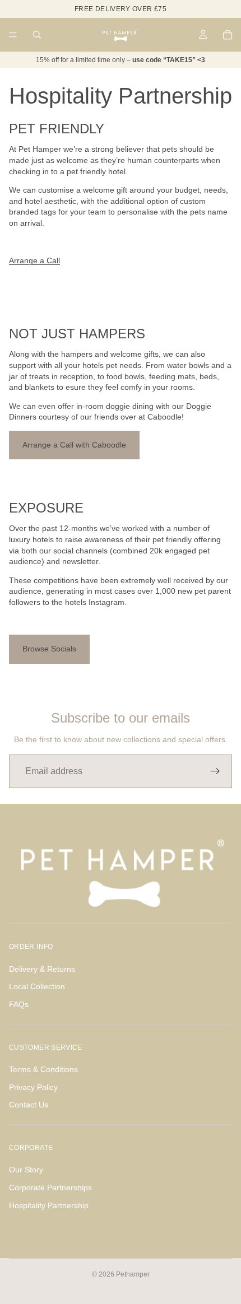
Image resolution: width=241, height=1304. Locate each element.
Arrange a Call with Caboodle (74, 444)
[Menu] (13, 35)
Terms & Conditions (43, 1069)
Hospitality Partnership (49, 1205)
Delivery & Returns (42, 969)
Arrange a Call (34, 260)
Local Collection (37, 986)
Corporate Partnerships (50, 1187)
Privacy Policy (33, 1087)
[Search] (37, 34)
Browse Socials (49, 648)
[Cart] (227, 34)
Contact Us (28, 1104)
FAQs (19, 1004)
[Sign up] (215, 771)
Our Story (26, 1169)
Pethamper (133, 1274)
